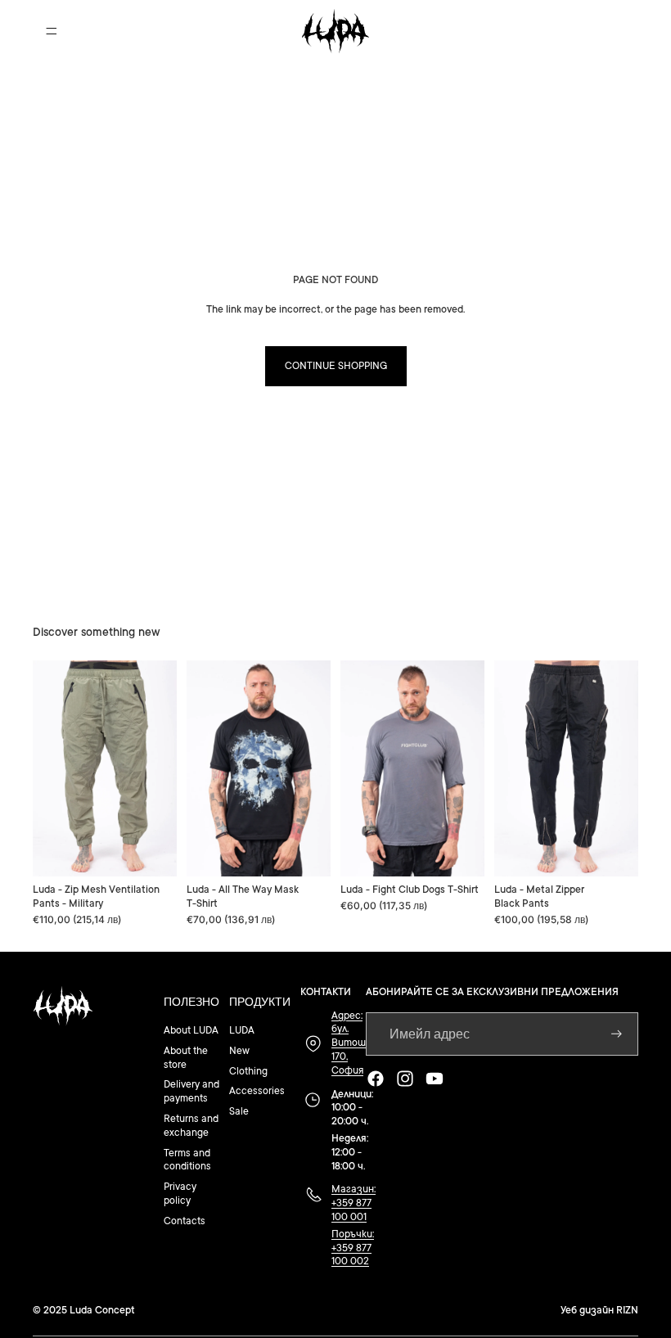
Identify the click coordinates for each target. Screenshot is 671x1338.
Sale (239, 1111)
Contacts (184, 1221)
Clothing (248, 1071)
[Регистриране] (616, 1034)
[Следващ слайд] (159, 768)
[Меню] (51, 31)
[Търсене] (550, 31)
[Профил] (584, 31)
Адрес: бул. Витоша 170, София (351, 1043)
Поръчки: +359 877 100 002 (352, 1248)
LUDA (241, 1030)
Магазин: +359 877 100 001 (353, 1203)
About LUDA (191, 1030)
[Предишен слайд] (51, 768)
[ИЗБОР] (151, 851)
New (239, 1050)
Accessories (257, 1091)
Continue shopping (336, 366)
